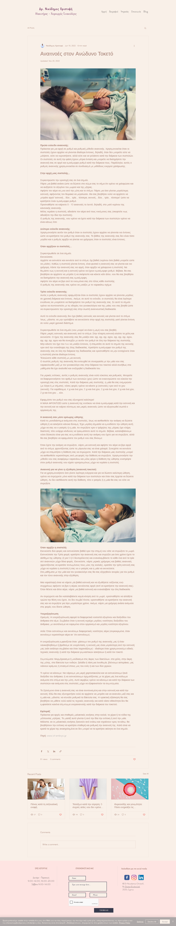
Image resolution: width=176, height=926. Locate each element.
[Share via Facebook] (41, 751)
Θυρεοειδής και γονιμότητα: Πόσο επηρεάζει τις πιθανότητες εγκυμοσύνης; (128, 806)
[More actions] (134, 45)
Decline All (152, 921)
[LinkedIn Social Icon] (141, 877)
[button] (145, 28)
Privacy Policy (124, 922)
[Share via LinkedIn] (54, 751)
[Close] (172, 921)
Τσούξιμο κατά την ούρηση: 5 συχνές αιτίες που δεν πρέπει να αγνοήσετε (87, 806)
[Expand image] (88, 104)
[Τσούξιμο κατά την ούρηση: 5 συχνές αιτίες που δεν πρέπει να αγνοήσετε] (88, 789)
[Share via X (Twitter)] (48, 751)
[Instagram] (134, 877)
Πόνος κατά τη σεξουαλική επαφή (44, 806)
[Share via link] (60, 751)
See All (146, 774)
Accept (165, 921)
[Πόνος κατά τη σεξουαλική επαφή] (46, 789)
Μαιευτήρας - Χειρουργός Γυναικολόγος (56, 13)
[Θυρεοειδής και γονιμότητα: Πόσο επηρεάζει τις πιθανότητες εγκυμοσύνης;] (129, 789)
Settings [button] (140, 921)
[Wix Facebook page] (126, 877)
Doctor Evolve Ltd (132, 886)
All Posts (30, 28)
